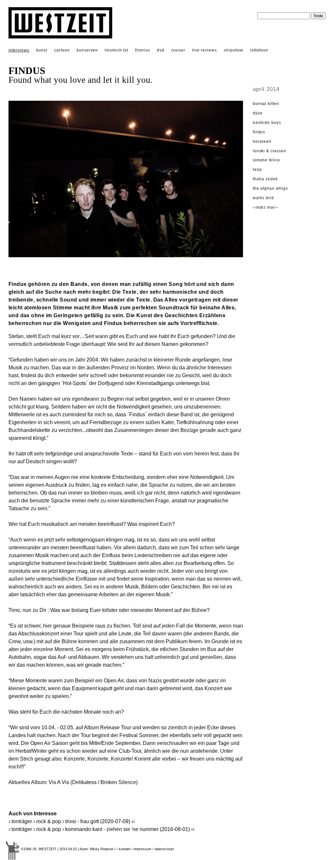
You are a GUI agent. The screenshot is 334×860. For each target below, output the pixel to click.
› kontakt (123, 849)
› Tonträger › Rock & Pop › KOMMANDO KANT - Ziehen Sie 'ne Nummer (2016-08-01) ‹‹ (101, 829)
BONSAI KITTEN (266, 104)
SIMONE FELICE (266, 160)
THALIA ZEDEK (265, 179)
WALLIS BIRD (263, 198)
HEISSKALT (262, 141)
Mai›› (272, 207)
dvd (160, 50)
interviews (19, 50)
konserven (87, 50)
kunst (41, 50)
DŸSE (258, 113)
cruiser (178, 50)
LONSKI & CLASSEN (269, 151)
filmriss (142, 50)
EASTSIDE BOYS (267, 123)
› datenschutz (163, 849)
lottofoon (259, 50)
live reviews (204, 50)
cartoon (62, 50)
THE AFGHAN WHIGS (270, 188)
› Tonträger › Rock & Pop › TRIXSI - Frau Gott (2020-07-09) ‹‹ (71, 821)
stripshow (234, 50)
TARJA (257, 169)
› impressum (141, 849)
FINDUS (259, 132)
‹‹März (260, 207)
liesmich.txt (116, 50)
